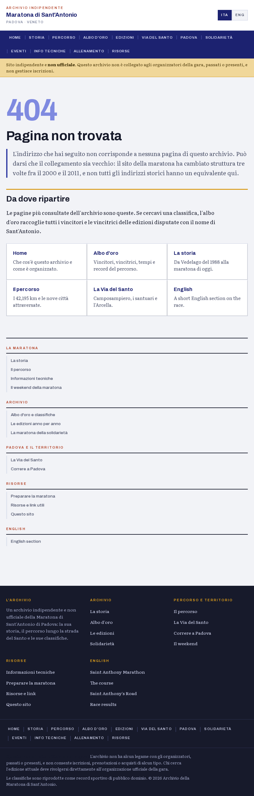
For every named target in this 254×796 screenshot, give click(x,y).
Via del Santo (157, 37)
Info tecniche (50, 51)
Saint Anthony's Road (113, 693)
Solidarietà (219, 37)
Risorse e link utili (27, 505)
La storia (19, 360)
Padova (189, 37)
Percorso (63, 37)
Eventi (19, 51)
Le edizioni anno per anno (36, 423)
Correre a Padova (28, 469)
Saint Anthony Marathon (117, 672)
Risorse (121, 51)
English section (26, 541)
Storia (37, 37)
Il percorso (21, 369)
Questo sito (22, 514)
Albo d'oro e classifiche (33, 414)
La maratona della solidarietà (39, 432)
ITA (224, 15)
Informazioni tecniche (32, 378)
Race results (103, 704)
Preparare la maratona (33, 496)
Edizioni (125, 37)
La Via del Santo (26, 460)
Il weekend (186, 643)
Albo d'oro (95, 37)
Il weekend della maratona (36, 387)
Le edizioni (102, 633)
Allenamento (89, 51)
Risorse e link (21, 693)
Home (15, 37)
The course (101, 683)
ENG (239, 15)
